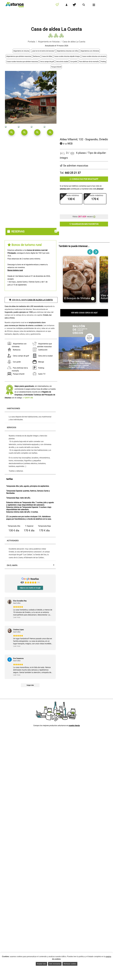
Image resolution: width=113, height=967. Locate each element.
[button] (11, 132)
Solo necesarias (54, 964)
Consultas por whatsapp (84, 179)
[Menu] (98, 5)
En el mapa (12, 565)
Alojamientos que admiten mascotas (18, 56)
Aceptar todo (41, 964)
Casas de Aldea (47, 56)
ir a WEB (67, 143)
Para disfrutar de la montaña (89, 61)
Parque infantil (56, 67)
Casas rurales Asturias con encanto (94, 56)
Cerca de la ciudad (62, 61)
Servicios (11, 427)
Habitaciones (13, 408)
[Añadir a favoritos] (92, 298)
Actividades (13, 541)
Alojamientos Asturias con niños (68, 51)
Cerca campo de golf (47, 61)
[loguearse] (66, 4)
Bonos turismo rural (15, 270)
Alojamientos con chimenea (89, 51)
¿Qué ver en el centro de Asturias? (43, 51)
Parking (103, 61)
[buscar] (83, 5)
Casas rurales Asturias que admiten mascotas (22, 61)
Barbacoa (36, 56)
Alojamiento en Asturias (49, 42)
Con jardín (73, 61)
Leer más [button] (16, 617)
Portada (31, 42)
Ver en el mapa (32, 300)
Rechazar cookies (70, 964)
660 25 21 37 (73, 172)
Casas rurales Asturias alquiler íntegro (67, 56)
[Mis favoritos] (57, 5)
